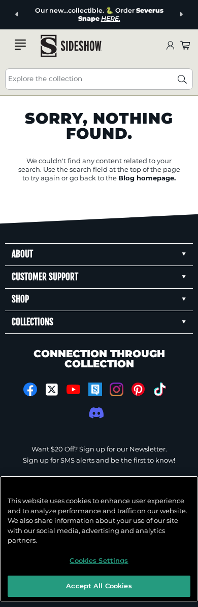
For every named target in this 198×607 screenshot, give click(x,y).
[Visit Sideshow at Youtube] (73, 389)
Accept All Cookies (98, 586)
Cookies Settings (99, 560)
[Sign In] (170, 45)
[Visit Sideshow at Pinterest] (138, 389)
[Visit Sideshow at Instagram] (116, 389)
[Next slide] (181, 14)
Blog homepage (146, 178)
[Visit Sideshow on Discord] (95, 412)
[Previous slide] (17, 14)
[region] (99, 539)
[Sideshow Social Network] (95, 389)
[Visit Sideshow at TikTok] (160, 389)
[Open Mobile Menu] (20, 44)
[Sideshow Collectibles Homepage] (71, 45)
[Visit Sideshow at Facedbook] (30, 389)
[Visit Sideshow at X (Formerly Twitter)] (52, 390)
